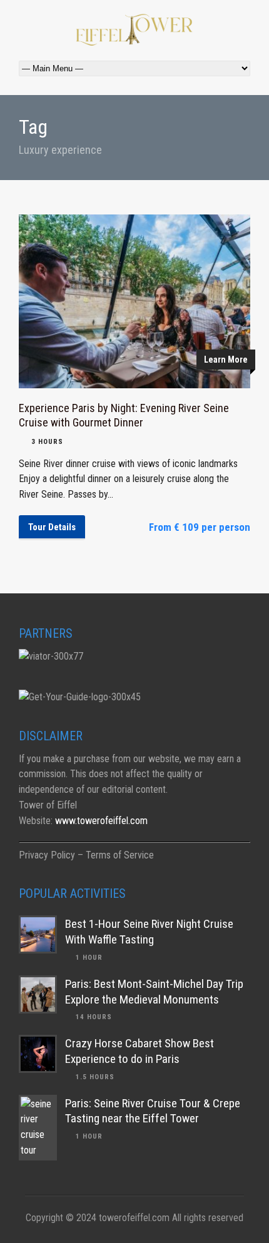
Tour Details (52, 527)
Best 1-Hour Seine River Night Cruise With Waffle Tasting (149, 932)
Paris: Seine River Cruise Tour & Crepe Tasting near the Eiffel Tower (152, 1111)
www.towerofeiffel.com (101, 821)
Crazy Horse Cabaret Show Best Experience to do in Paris (139, 1051)
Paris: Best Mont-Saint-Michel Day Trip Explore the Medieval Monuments (154, 992)
